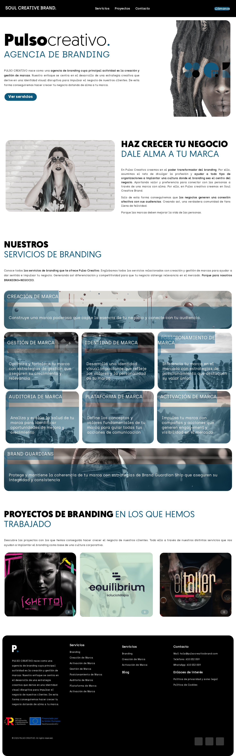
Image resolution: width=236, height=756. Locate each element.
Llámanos (222, 8)
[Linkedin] (209, 741)
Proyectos (122, 8)
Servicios (102, 8)
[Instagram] (220, 741)
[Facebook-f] (199, 741)
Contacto (142, 8)
